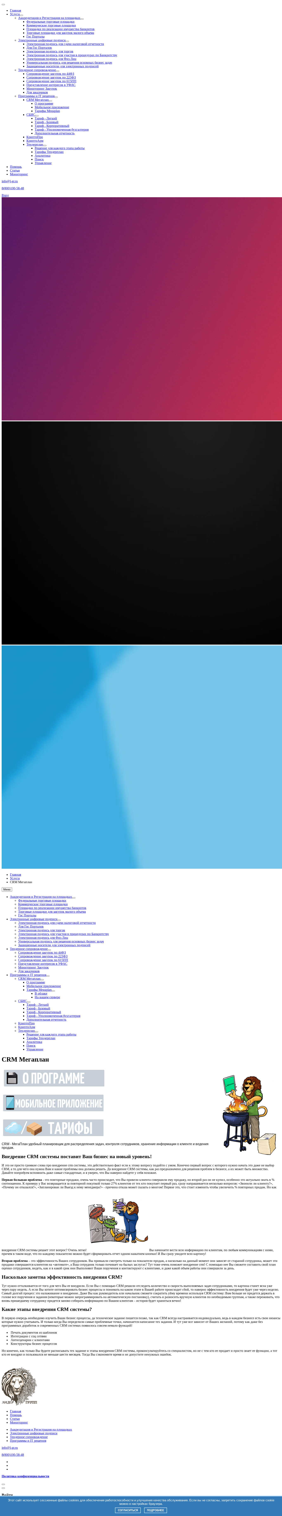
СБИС (30, 114)
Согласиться (128, 1510)
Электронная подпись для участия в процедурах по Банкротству (71, 55)
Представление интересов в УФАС (51, 85)
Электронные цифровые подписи (42, 40)
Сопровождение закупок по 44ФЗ (50, 73)
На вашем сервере (47, 997)
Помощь (16, 166)
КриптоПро (34, 137)
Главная (15, 10)
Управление (43, 163)
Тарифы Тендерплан (49, 152)
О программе (44, 103)
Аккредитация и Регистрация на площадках (49, 18)
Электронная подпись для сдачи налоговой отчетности (65, 44)
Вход (5, 195)
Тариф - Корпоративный (52, 126)
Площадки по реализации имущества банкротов (60, 29)
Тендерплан (34, 144)
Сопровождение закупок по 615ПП (51, 81)
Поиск (39, 159)
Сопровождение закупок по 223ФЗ (51, 77)
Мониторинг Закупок (41, 88)
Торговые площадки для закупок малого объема (60, 33)
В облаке (41, 993)
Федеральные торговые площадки (50, 21)
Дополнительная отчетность (55, 133)
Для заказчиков (37, 92)
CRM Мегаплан (37, 100)
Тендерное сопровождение (37, 70)
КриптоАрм (34, 140)
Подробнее (155, 1510)
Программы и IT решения (36, 96)
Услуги (15, 14)
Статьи (15, 170)
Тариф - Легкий (46, 118)
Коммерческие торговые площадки (51, 25)
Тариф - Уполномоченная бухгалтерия (62, 129)
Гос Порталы (35, 36)
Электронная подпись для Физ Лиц (51, 59)
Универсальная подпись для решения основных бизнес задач (69, 62)
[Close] (3, 1484)
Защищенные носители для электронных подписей (62, 66)
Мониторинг (19, 174)
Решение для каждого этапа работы (60, 148)
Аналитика (42, 155)
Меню (7, 889)
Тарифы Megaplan (47, 111)
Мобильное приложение (52, 107)
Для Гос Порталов (39, 47)
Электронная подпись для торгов (49, 51)
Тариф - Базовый (46, 122)
